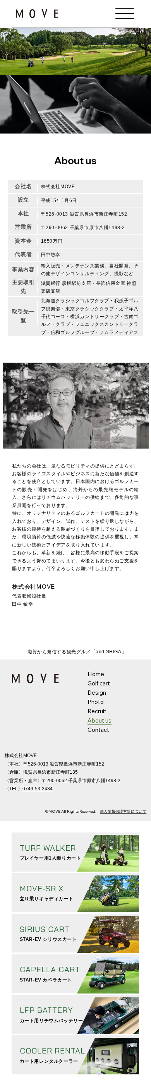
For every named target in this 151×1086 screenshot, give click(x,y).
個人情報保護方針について (123, 811)
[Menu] (124, 13)
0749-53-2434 (37, 788)
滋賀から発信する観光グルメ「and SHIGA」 (76, 651)
